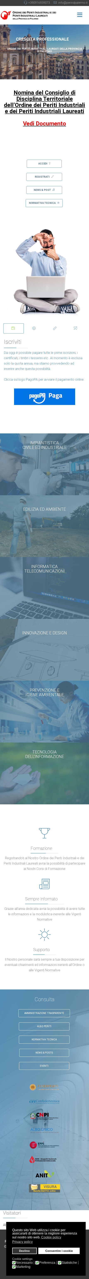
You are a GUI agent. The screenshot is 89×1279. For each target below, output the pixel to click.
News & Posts (44, 1052)
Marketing (23, 1266)
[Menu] (79, 15)
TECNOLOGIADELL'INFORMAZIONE (44, 754)
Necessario (24, 1262)
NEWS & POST (43, 190)
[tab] (13, 328)
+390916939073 (39, 2)
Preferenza (47, 1262)
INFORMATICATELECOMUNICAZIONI (44, 569)
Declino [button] (24, 1250)
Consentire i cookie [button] (59, 1250)
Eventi (44, 1065)
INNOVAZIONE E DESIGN (44, 632)
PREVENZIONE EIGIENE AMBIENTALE (44, 692)
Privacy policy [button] (22, 1242)
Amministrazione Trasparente (44, 1013)
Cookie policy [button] (51, 1237)
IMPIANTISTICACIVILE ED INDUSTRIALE (45, 445)
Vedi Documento (44, 123)
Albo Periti (44, 1026)
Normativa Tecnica (44, 1039)
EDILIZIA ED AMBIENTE (44, 509)
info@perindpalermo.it (73, 2)
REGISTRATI (42, 176)
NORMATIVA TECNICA (42, 203)
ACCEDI (43, 163)
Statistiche (69, 1262)
